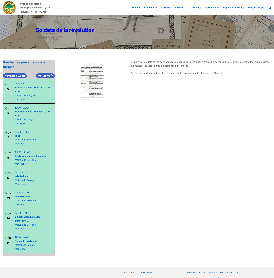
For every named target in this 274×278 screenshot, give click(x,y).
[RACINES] (9, 7)
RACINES (147, 272)
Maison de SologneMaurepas (27, 221)
